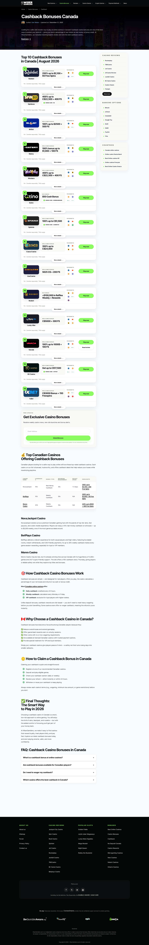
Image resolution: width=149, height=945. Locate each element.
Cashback (111, 839)
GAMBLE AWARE (84, 895)
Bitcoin (107, 108)
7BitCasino (108, 64)
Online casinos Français (112, 162)
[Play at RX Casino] (31, 367)
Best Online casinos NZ (112, 158)
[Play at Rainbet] (31, 72)
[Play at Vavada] (31, 343)
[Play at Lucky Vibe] (31, 318)
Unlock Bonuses (58, 438)
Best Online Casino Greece (113, 166)
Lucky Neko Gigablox (85, 839)
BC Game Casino (110, 81)
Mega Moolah (83, 843)
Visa (106, 136)
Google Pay (108, 120)
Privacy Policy (24, 843)
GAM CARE (94, 895)
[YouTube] (77, 890)
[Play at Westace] (31, 171)
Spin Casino (53, 834)
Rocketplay (108, 60)
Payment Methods (114, 3)
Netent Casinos (113, 862)
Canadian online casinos (34, 586)
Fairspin (107, 89)
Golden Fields (83, 829)
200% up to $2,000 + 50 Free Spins (88, 496)
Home (23, 9)
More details (58, 87)
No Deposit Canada (114, 843)
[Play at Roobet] (31, 294)
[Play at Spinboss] (31, 97)
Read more (26, 39)
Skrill (106, 124)
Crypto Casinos (99, 3)
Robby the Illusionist (85, 853)
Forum (21, 839)
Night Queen (82, 848)
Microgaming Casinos (115, 853)
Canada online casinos (112, 150)
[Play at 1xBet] (31, 392)
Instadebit (108, 116)
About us (22, 829)
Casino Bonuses (64, 3)
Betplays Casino (54, 872)
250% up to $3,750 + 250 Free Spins (86, 487)
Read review (86, 347)
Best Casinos (51, 3)
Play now (86, 74)
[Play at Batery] (31, 147)
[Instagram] (83, 890)
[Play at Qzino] (31, 196)
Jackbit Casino (109, 77)
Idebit (107, 128)
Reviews (75, 3)
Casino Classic (109, 85)
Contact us (23, 848)
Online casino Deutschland (113, 154)
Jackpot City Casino (56, 829)
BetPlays (26, 496)
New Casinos (112, 857)
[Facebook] (66, 890)
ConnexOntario (69, 911)
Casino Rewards (113, 848)
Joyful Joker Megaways (86, 834)
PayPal (107, 132)
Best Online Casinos (114, 829)
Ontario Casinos (113, 867)
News (125, 3)
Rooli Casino (53, 839)
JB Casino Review (110, 73)
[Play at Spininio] (31, 220)
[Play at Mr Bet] (31, 122)
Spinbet (51, 843)
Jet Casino (108, 69)
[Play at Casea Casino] (31, 245)
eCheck (107, 112)
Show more (107, 94)
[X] (72, 890)
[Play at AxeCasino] (31, 269)
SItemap (22, 834)
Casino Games (87, 3)
